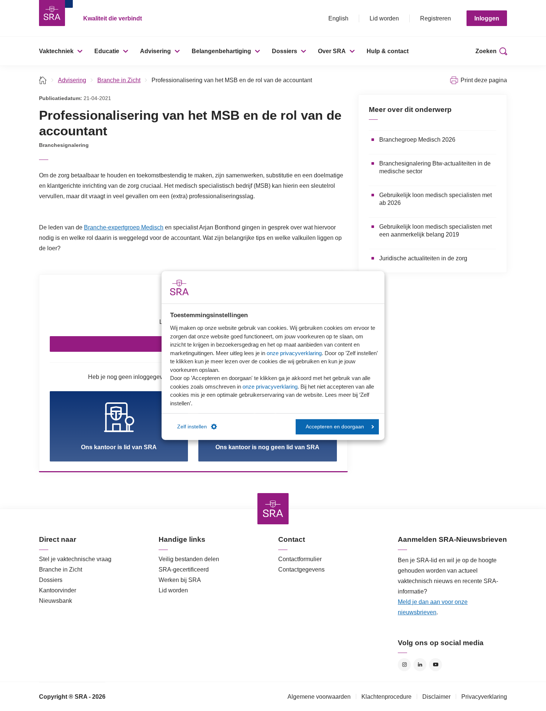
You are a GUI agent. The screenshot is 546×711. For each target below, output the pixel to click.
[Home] (43, 80)
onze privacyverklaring (294, 353)
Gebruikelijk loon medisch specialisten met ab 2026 (435, 199)
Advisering (155, 51)
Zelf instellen (192, 427)
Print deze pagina (484, 80)
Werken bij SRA (180, 580)
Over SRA (332, 51)
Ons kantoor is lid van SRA (119, 447)
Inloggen (486, 18)
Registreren (435, 18)
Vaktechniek (56, 51)
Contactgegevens (301, 569)
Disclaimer (436, 697)
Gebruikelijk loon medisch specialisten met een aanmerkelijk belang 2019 (435, 230)
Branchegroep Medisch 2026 (417, 139)
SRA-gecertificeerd (184, 569)
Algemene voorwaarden (319, 697)
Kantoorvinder (57, 590)
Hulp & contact (388, 51)
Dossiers (284, 51)
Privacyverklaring (484, 697)
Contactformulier (300, 559)
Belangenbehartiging (221, 51)
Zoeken (486, 51)
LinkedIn (419, 664)
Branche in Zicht (118, 80)
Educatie (106, 51)
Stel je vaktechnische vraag (75, 559)
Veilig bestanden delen (189, 559)
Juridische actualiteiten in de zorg (423, 258)
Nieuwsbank (55, 601)
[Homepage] (52, 13)
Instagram (404, 664)
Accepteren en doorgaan (335, 427)
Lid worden (384, 18)
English (338, 18)
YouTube (435, 664)
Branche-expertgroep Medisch (123, 227)
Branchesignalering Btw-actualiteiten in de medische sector (435, 167)
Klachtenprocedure (386, 697)
